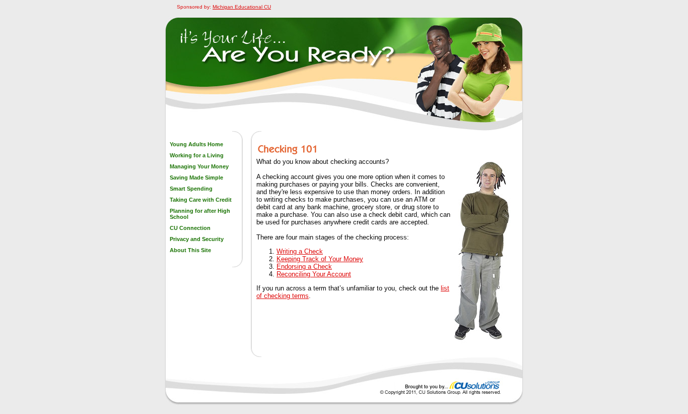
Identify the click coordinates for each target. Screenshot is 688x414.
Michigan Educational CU (242, 7)
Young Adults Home (196, 144)
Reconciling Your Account (314, 274)
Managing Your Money (199, 166)
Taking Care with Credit (201, 200)
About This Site (190, 250)
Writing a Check (300, 251)
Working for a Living (197, 155)
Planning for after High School (200, 214)
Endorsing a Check (304, 266)
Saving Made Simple (196, 177)
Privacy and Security (197, 239)
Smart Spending (191, 189)
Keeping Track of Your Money (320, 259)
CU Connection (190, 228)
